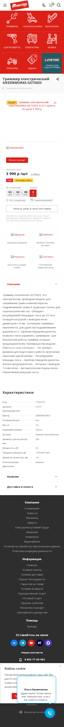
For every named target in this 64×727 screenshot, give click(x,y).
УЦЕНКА (32, 68)
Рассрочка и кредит (32, 607)
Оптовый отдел (32, 598)
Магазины (32, 518)
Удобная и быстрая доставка (45, 244)
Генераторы (32, 47)
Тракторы (12, 68)
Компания (32, 502)
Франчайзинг (32, 541)
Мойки (52, 47)
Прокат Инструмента (32, 579)
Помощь (32, 565)
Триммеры (12, 26)
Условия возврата (32, 588)
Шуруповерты (12, 47)
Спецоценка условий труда (32, 527)
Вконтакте (14, 643)
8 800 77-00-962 (35, 659)
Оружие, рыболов (32, 603)
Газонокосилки (32, 26)
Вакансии (32, 532)
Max (48, 643)
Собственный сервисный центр (45, 266)
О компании (32, 508)
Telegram (22, 643)
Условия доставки (32, 574)
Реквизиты (32, 536)
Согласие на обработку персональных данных (32, 546)
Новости (32, 513)
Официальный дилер (17, 242)
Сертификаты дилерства (32, 612)
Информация (32, 559)
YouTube (31, 643)
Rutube (39, 643)
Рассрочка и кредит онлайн (17, 266)
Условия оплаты (32, 569)
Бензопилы (52, 26)
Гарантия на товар (32, 584)
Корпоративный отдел (32, 593)
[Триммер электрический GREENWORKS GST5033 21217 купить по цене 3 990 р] (32, 117)
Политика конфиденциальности (32, 551)
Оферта (32, 522)
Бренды (32, 626)
